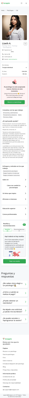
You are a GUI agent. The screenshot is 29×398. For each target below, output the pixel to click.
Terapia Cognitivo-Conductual (11, 173)
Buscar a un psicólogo (14, 102)
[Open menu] (26, 3)
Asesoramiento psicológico (10, 171)
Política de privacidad (9, 380)
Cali (17, 10)
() (7, 230)
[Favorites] (21, 3)
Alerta (19, 115)
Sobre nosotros (7, 360)
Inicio (2, 10)
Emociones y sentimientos (10, 112)
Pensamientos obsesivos (10, 115)
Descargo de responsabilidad (12, 383)
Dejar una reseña (14, 261)
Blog (4, 367)
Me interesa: (5, 65)
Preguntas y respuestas (10, 370)
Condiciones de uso (9, 376)
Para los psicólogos (8, 354)
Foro (4, 357)
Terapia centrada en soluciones (11, 175)
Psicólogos (10, 10)
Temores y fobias (7, 117)
